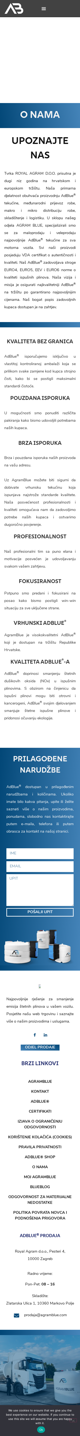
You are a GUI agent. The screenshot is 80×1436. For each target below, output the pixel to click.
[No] (73, 1420)
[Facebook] (35, 1035)
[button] (43, 8)
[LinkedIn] (45, 1035)
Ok (41, 1429)
